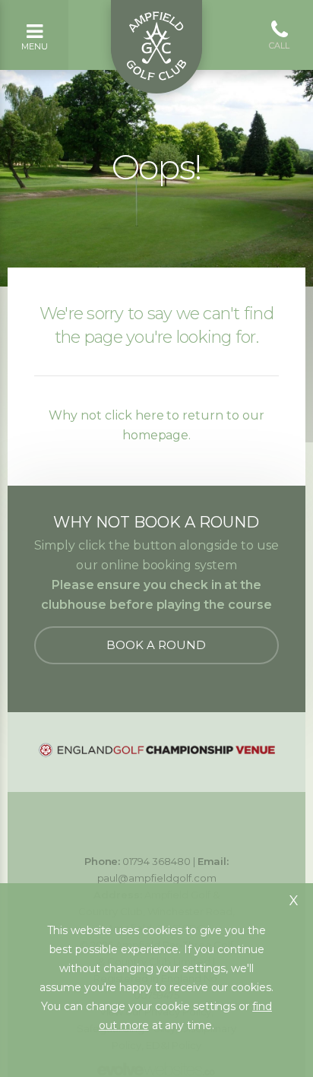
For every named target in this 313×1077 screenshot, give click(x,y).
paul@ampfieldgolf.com (157, 878)
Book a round (156, 645)
